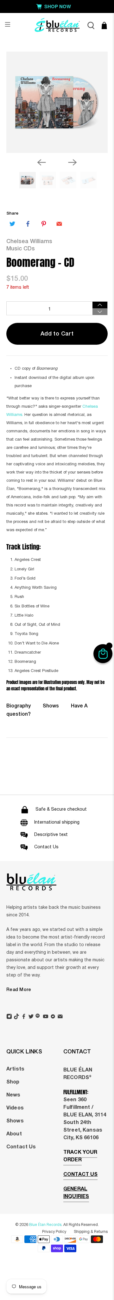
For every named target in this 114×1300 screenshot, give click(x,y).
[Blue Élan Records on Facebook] (24, 1017)
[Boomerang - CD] (57, 102)
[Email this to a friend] (59, 224)
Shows (51, 706)
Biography (18, 706)
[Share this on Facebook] (28, 224)
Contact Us (21, 1147)
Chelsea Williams (29, 241)
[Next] (72, 162)
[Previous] (41, 162)
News (13, 1095)
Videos (15, 1108)
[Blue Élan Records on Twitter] (31, 1017)
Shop (13, 1082)
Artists (15, 1069)
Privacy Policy (54, 1232)
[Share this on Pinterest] (44, 224)
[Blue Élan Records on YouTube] (45, 1017)
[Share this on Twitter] (12, 224)
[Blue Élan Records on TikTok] (16, 1017)
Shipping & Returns (91, 1232)
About (14, 1134)
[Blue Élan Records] (57, 25)
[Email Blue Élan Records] (60, 1017)
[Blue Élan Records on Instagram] (9, 1017)
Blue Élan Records (45, 1225)
